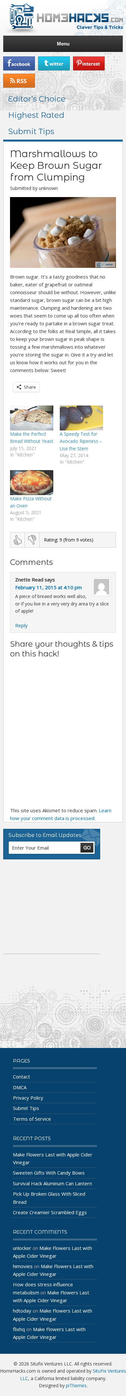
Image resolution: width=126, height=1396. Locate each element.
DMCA (19, 1087)
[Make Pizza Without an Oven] (31, 482)
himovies (23, 1266)
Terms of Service (32, 1119)
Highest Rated (36, 115)
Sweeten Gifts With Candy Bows (49, 1172)
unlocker (22, 1248)
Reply (21, 625)
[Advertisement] (51, 906)
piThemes (76, 1385)
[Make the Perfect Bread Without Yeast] (31, 417)
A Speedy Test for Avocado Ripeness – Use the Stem (81, 441)
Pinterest (89, 63)
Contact (21, 1076)
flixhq (19, 1329)
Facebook (19, 63)
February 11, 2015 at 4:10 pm (48, 587)
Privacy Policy (28, 1097)
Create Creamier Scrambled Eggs (50, 1212)
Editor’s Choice (37, 99)
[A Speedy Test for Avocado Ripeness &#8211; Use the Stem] (81, 417)
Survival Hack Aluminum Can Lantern (52, 1183)
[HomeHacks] (63, 18)
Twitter (54, 63)
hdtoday (22, 1310)
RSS (19, 81)
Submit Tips (31, 131)
